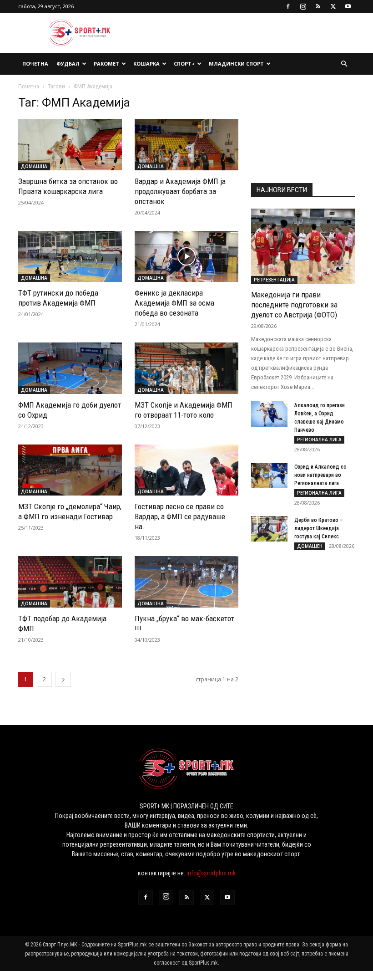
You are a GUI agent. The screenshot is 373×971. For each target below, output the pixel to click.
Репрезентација (274, 279)
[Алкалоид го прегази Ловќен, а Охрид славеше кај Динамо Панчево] (269, 414)
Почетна (35, 63)
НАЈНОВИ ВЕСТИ (282, 190)
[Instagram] (303, 6)
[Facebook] (288, 6)
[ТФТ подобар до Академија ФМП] (70, 582)
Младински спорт (236, 63)
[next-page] (63, 679)
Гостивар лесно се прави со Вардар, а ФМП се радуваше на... (180, 516)
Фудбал (68, 63)
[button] (344, 64)
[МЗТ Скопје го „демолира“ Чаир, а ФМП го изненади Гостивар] (70, 470)
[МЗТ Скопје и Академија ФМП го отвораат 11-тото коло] (186, 368)
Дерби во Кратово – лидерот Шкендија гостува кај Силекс (318, 528)
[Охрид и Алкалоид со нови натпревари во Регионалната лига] (269, 475)
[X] (333, 6)
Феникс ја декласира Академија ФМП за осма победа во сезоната (174, 302)
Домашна (34, 166)
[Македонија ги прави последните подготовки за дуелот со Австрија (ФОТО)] (303, 246)
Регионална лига (319, 439)
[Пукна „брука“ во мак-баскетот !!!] (186, 582)
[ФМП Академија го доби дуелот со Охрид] (70, 368)
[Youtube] (348, 6)
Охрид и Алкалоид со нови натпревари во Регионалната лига (320, 475)
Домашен (310, 546)
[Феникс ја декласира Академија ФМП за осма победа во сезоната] (186, 256)
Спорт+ (184, 63)
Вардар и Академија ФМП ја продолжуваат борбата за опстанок (180, 191)
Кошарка (146, 63)
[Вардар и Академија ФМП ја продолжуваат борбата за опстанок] (186, 144)
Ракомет (106, 63)
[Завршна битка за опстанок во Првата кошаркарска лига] (70, 144)
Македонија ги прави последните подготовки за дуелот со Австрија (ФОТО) (294, 304)
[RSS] (318, 6)
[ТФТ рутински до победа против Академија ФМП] (70, 256)
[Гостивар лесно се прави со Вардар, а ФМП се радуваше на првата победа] (186, 470)
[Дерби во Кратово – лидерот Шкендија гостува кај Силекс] (269, 529)
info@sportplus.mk (211, 873)
